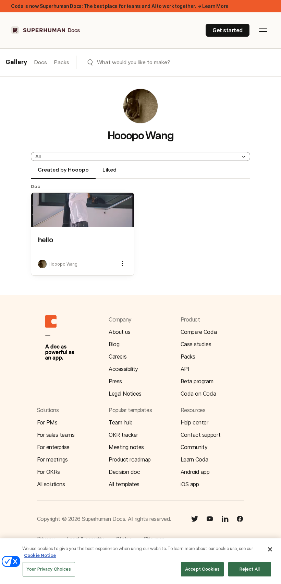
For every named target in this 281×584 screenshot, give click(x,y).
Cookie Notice (40, 555)
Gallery (16, 62)
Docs (40, 62)
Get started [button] (227, 30)
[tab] (63, 172)
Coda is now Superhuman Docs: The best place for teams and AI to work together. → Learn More (120, 6)
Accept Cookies (202, 569)
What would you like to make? (133, 62)
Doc (35, 186)
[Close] (270, 549)
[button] (140, 156)
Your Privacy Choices (48, 569)
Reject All (250, 569)
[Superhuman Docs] (46, 30)
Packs (61, 62)
